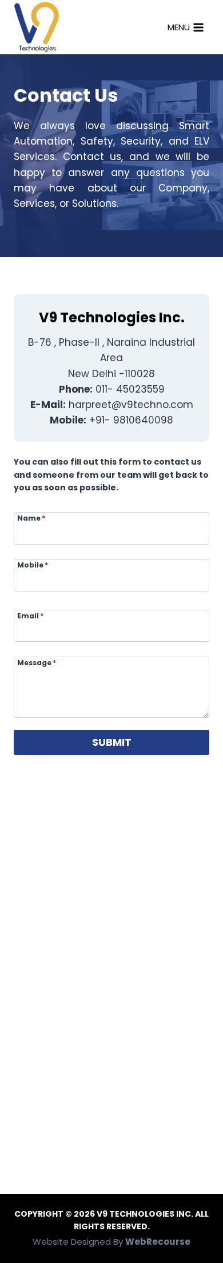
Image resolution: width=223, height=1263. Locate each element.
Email (30, 615)
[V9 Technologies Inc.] (36, 27)
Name (31, 517)
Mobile (32, 564)
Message (36, 662)
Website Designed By (111, 1242)
